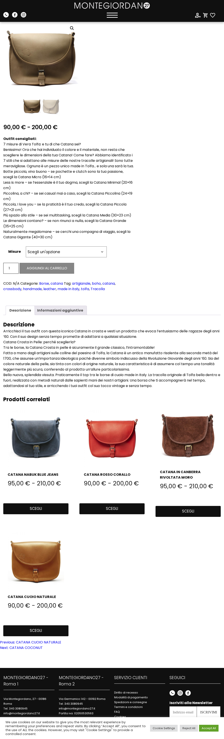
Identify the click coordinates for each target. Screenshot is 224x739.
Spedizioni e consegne (130, 702)
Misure (14, 251)
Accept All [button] (209, 728)
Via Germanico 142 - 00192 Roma (82, 699)
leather (49, 288)
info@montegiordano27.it (22, 713)
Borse (44, 283)
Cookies (120, 717)
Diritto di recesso (126, 692)
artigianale (81, 283)
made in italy (68, 288)
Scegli (36, 508)
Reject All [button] (188, 728)
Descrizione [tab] (20, 310)
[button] (72, 28)
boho (96, 283)
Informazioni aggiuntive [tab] (60, 310)
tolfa (85, 288)
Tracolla (98, 288)
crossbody (12, 288)
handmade (32, 288)
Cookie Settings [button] (164, 728)
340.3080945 (18, 708)
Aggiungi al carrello (47, 268)
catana (57, 283)
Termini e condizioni (128, 707)
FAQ (117, 712)
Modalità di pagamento (131, 697)
